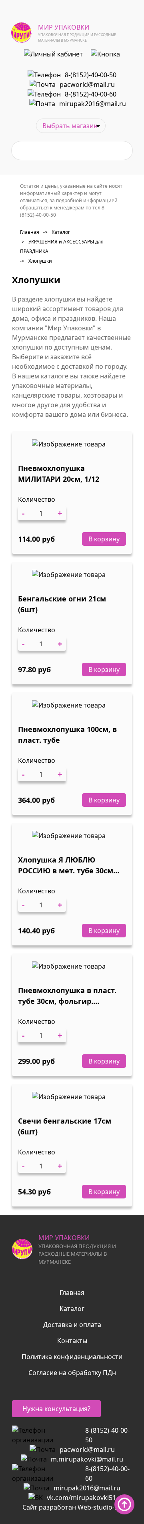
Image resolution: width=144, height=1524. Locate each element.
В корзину (104, 539)
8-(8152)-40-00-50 (90, 74)
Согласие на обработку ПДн (72, 1372)
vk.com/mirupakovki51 (81, 1497)
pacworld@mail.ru (87, 84)
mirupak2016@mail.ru (92, 103)
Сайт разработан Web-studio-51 (72, 1507)
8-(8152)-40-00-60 (90, 94)
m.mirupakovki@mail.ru (87, 1459)
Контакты (72, 1340)
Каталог (56, 232)
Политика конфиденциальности (72, 1356)
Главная (29, 232)
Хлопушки (36, 260)
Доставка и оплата (72, 1324)
